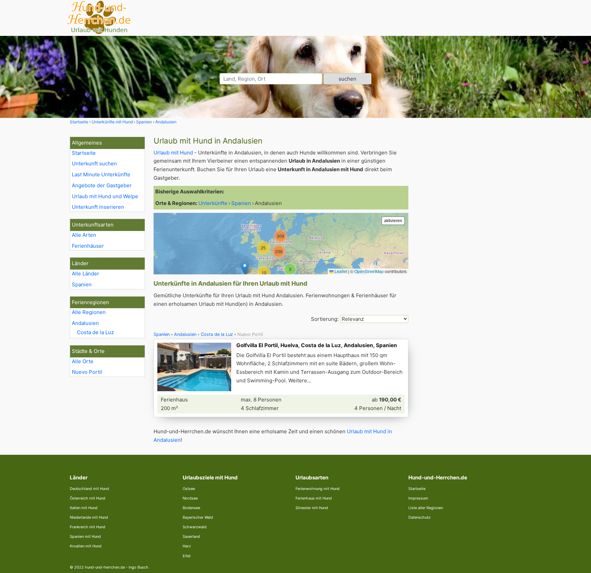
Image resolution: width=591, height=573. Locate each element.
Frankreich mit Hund (87, 526)
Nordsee (190, 498)
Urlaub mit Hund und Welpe (105, 196)
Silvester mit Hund (312, 507)
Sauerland (191, 536)
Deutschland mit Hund (89, 488)
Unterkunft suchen (94, 163)
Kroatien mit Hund (86, 546)
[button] (244, 268)
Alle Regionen (89, 312)
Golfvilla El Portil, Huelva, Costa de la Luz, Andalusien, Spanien (316, 345)
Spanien (82, 284)
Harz (187, 546)
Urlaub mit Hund (173, 152)
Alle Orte (82, 361)
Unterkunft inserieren (98, 207)
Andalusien (85, 323)
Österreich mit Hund (87, 498)
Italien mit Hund (83, 507)
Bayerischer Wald (198, 517)
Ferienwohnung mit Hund (318, 488)
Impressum (418, 498)
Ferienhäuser (88, 246)
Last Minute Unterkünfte (101, 174)
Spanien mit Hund (85, 536)
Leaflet (340, 271)
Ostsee (189, 488)
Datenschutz (419, 517)
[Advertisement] (469, 239)
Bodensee (191, 507)
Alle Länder (85, 273)
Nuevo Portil (87, 372)
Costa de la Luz (95, 332)
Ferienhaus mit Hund (314, 498)
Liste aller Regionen (425, 507)
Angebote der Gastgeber (102, 185)
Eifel (187, 556)
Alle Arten (84, 235)
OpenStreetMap (369, 271)
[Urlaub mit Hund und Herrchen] (98, 33)
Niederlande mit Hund (89, 517)
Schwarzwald (195, 526)
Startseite (84, 153)
